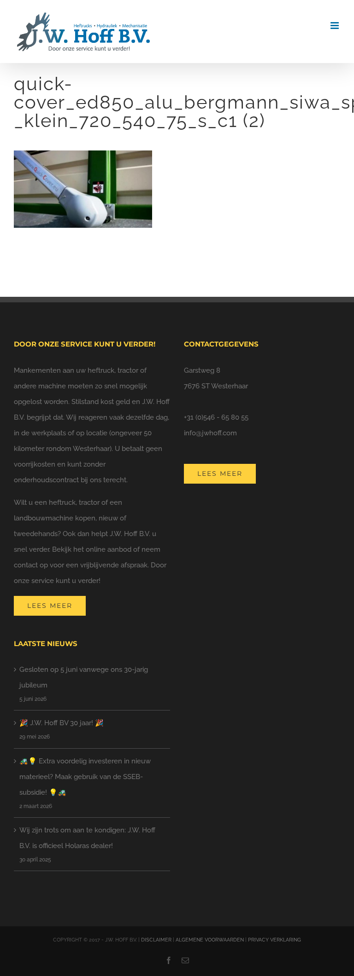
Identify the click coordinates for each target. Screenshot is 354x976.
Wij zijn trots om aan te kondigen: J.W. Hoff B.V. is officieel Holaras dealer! (87, 838)
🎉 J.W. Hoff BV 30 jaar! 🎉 (61, 723)
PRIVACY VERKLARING (274, 940)
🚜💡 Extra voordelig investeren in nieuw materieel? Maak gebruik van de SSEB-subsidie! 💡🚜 (85, 777)
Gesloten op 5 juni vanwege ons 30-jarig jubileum (83, 677)
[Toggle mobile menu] (335, 25)
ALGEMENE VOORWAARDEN (210, 940)
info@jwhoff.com (210, 433)
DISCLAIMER (156, 940)
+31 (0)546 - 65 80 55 (216, 417)
